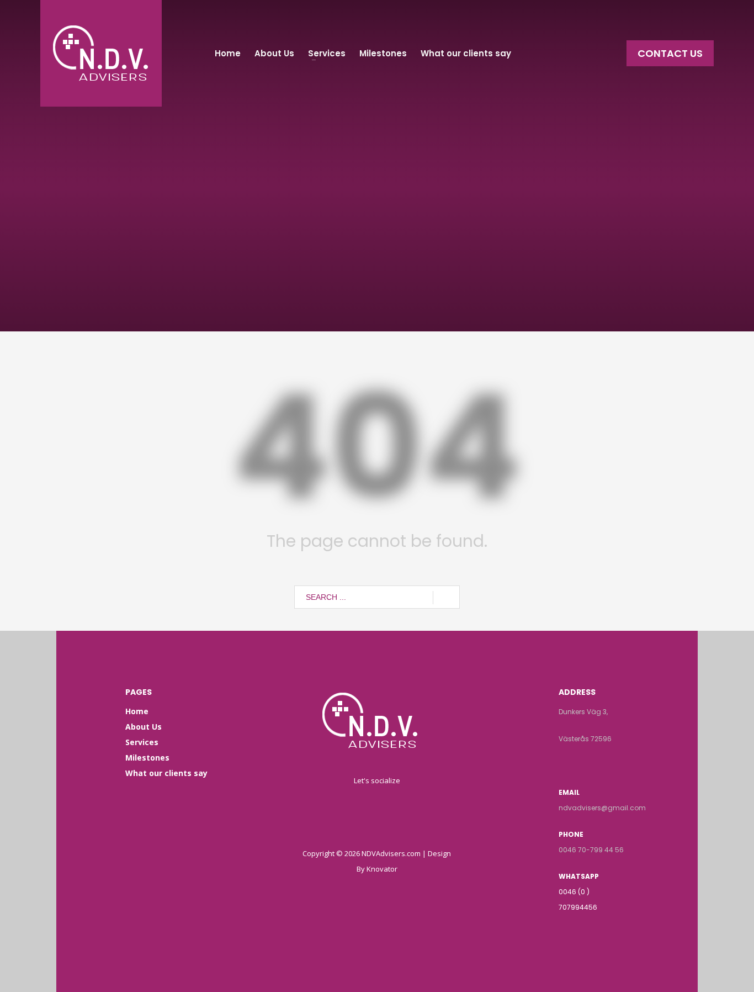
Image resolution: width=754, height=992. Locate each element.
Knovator (382, 869)
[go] (446, 597)
